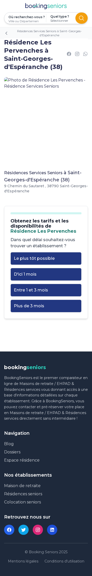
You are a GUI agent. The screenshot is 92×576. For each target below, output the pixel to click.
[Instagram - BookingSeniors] (38, 530)
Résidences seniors (23, 493)
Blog (9, 443)
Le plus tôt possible (34, 258)
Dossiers (12, 452)
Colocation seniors (22, 502)
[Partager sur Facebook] (69, 55)
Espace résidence (22, 460)
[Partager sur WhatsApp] (85, 55)
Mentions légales (23, 561)
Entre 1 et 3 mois (31, 290)
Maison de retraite (22, 485)
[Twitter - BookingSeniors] (23, 530)
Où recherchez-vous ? (25, 17)
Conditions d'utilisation (64, 561)
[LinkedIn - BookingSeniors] (52, 530)
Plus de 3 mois (29, 305)
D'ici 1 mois (25, 274)
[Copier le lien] (77, 55)
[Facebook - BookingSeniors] (9, 530)
